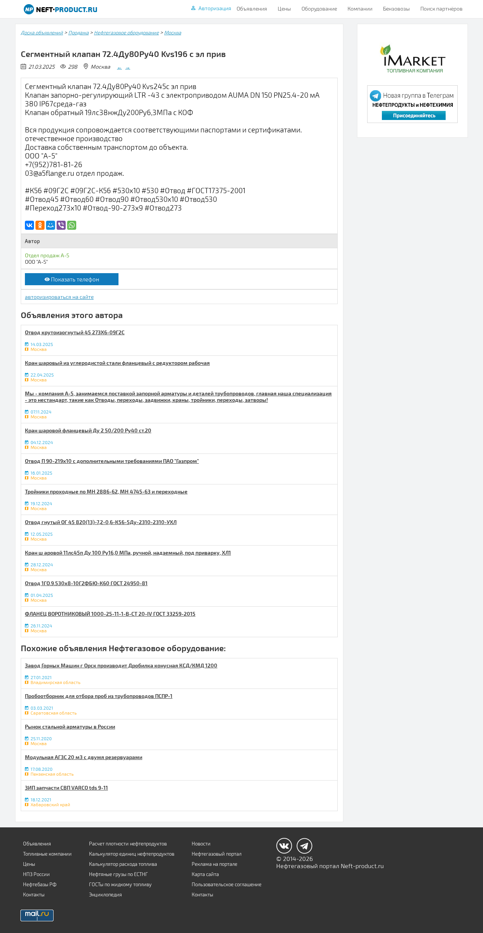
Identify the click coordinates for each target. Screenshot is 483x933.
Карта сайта (205, 874)
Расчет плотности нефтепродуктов (128, 844)
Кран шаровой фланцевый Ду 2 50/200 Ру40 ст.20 (88, 430)
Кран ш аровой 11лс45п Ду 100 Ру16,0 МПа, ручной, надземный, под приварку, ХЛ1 (128, 552)
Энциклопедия (105, 894)
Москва (172, 32)
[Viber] (61, 225)
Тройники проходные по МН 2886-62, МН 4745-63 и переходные (106, 491)
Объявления (252, 8)
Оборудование (319, 8)
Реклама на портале (214, 864)
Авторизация (214, 8)
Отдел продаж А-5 (47, 255)
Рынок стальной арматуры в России (70, 726)
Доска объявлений (42, 32)
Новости (201, 844)
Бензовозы (396, 8)
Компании (360, 8)
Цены (284, 8)
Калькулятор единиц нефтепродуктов (131, 854)
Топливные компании (47, 854)
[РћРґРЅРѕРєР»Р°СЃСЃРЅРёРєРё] (40, 225)
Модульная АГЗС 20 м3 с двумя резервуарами (83, 757)
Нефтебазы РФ (40, 884)
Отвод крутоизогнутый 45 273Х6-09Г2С (75, 332)
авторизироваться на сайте (59, 297)
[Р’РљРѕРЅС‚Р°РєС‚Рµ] (29, 225)
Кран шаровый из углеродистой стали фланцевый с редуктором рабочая (117, 363)
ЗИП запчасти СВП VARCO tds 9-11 (66, 787)
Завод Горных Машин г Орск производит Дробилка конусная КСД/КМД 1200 (121, 665)
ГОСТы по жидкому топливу (120, 884)
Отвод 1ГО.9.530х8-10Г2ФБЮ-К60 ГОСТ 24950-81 (86, 583)
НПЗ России (36, 874)
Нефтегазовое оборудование (126, 32)
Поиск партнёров (441, 8)
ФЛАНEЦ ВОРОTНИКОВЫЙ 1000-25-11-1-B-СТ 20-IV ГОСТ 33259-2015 (110, 613)
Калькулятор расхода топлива (123, 864)
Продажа (78, 32)
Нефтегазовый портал (217, 854)
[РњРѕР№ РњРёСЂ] (50, 225)
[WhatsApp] (71, 225)
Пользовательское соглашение (226, 884)
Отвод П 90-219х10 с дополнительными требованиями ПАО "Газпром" (112, 461)
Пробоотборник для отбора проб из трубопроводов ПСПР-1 (98, 696)
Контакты (34, 894)
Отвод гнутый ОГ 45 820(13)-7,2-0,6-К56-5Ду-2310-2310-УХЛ (101, 522)
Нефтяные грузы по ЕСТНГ (118, 874)
